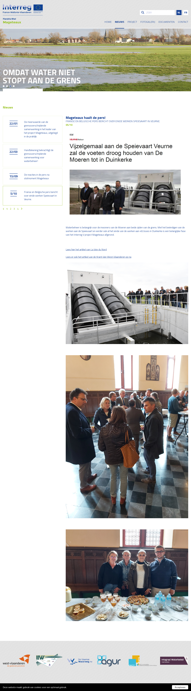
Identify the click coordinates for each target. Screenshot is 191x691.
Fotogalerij (147, 22)
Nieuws (119, 22)
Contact (183, 22)
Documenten (166, 22)
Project (132, 22)
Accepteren (180, 687)
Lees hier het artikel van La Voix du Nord (86, 249)
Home (108, 22)
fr (185, 12)
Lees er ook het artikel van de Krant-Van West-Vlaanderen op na (98, 257)
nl (179, 12)
